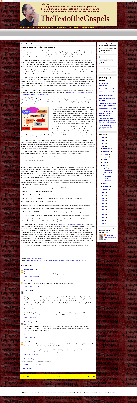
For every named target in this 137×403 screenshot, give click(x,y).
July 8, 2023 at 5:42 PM (31, 354)
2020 (103, 198)
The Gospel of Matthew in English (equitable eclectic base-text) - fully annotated (107, 120)
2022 (103, 192)
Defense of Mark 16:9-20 (106, 88)
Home (58, 376)
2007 (103, 223)
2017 (103, 206)
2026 (103, 138)
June (105, 162)
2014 (103, 215)
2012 (103, 220)
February (106, 186)
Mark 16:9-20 (44, 260)
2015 (103, 212)
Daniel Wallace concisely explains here (78, 92)
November (106, 151)
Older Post (91, 376)
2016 (103, 209)
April (105, 168)
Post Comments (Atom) (62, 383)
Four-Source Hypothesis (32, 260)
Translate (105, 64)
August (105, 157)
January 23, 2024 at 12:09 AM (33, 364)
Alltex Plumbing (29, 359)
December (106, 148)
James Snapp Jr (29, 322)
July (104, 159)
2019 (103, 201)
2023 (103, 146)
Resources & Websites (106, 95)
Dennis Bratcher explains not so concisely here (34, 94)
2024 (103, 143)
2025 (103, 140)
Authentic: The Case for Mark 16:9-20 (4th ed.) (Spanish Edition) (106, 113)
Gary (25, 341)
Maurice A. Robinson (30, 280)
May (104, 165)
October (106, 154)
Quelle (62, 260)
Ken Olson (27, 290)
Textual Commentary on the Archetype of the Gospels (106, 127)
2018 (103, 203)
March (105, 183)
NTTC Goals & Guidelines (107, 92)
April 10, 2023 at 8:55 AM (31, 276)
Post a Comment (27, 368)
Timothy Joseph (29, 269)
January (106, 189)
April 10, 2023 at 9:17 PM (31, 286)
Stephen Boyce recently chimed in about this (71, 224)
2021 (103, 195)
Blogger (112, 392)
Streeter (72, 260)
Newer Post (25, 376)
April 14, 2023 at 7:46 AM (31, 337)
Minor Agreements (54, 260)
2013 (103, 217)
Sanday (67, 260)
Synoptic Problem (80, 260)
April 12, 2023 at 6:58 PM (31, 317)
